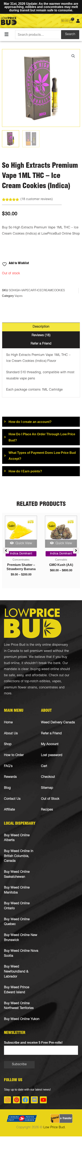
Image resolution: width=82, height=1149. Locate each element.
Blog (7, 788)
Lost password (51, 755)
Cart (44, 766)
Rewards (10, 777)
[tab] (41, 422)
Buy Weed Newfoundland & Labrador (16, 971)
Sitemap (47, 788)
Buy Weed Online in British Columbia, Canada (18, 856)
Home (8, 722)
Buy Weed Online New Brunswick (20, 938)
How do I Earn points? (25, 471)
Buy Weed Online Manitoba (17, 890)
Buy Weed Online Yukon (21, 1019)
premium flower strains (20, 687)
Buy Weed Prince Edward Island (16, 990)
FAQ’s (8, 766)
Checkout (48, 777)
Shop (8, 744)
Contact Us (12, 799)
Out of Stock (50, 799)
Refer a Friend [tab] (41, 343)
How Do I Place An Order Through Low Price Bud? (42, 437)
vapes (56, 681)
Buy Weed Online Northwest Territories (19, 1006)
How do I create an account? (30, 421)
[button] (6, 34)
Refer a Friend (51, 733)
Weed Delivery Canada (58, 722)
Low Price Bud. (54, 1127)
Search (70, 34)
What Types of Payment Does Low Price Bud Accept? (42, 455)
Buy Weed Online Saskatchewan (17, 874)
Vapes (18, 296)
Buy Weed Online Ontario (17, 906)
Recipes (47, 809)
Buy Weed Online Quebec (17, 922)
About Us (11, 733)
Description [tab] (41, 327)
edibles (44, 681)
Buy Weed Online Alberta (17, 838)
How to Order (14, 755)
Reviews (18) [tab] (41, 335)
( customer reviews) (36, 199)
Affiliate (9, 809)
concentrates (48, 687)
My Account (50, 744)
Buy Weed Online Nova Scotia (21, 953)
